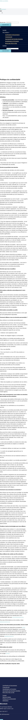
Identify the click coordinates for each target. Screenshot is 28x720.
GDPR (23, 627)
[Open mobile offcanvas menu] (2, 12)
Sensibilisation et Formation (12, 41)
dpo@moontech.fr (9, 636)
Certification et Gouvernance (12, 34)
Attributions (5, 700)
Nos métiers (6, 32)
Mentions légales (7, 697)
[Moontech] (3, 9)
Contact (5, 45)
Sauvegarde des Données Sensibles (14, 39)
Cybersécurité (8, 37)
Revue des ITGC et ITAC (11, 43)
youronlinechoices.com (18, 617)
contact (7, 653)
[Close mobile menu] (0, 27)
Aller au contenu (4, 1)
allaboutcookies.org (5, 621)
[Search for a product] (1, 11)
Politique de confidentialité (9, 699)
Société (4, 30)
